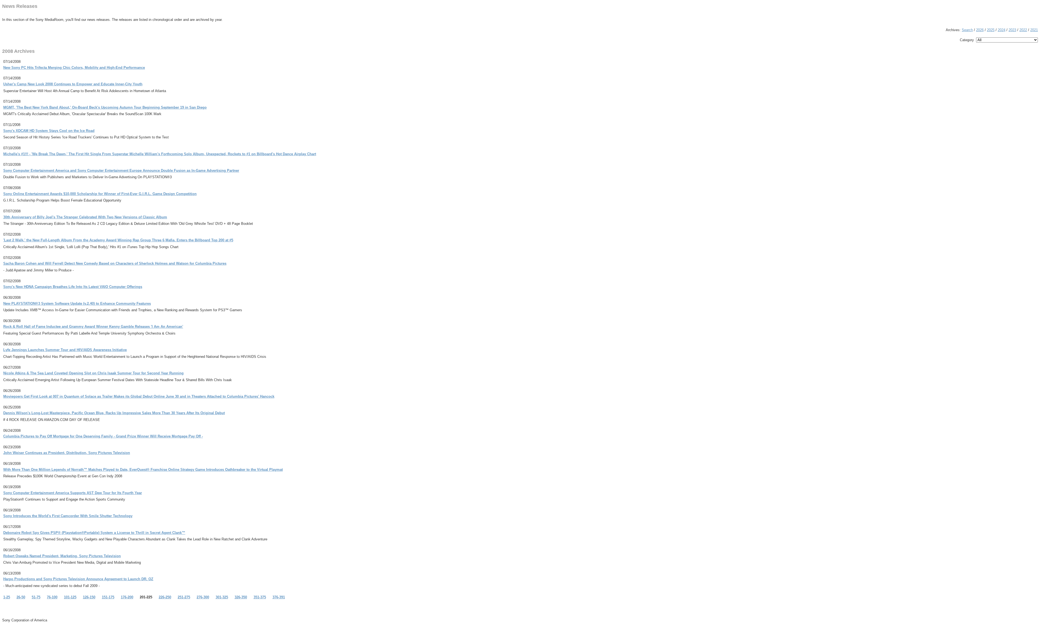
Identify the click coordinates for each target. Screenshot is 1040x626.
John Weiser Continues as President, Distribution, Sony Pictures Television (66, 453)
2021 (1034, 30)
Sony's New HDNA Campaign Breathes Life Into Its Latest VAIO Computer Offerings (72, 287)
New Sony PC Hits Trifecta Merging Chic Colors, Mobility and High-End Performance (74, 68)
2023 (1012, 30)
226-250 (165, 597)
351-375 (259, 597)
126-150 (89, 597)
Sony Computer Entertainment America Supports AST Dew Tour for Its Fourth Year (72, 493)
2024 (1001, 30)
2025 (990, 30)
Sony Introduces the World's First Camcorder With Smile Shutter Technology (67, 516)
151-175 (108, 597)
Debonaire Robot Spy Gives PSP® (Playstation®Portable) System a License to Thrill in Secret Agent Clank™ (94, 533)
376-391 (278, 597)
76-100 (52, 597)
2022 (1023, 30)
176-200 (127, 597)
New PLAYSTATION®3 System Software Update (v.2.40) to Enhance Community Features (77, 303)
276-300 (203, 597)
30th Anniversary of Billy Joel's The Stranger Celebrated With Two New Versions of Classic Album (85, 217)
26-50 (21, 597)
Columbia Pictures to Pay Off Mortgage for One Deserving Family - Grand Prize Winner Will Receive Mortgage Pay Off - (103, 436)
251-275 (184, 597)
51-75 (36, 597)
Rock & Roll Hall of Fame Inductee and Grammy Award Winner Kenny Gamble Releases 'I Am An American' (93, 327)
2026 (980, 30)
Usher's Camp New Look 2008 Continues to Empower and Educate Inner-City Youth (72, 84)
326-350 (241, 597)
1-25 (6, 597)
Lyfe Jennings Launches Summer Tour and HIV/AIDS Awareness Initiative (65, 350)
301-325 (222, 597)
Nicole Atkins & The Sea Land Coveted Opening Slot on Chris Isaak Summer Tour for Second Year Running (93, 373)
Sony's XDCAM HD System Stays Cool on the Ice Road (49, 131)
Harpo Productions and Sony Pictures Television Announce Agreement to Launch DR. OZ (78, 579)
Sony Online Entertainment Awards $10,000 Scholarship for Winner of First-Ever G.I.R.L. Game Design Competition (100, 194)
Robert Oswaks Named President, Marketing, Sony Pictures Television (62, 556)
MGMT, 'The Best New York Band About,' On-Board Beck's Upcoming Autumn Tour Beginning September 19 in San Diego (105, 107)
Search (967, 30)
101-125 (70, 597)
